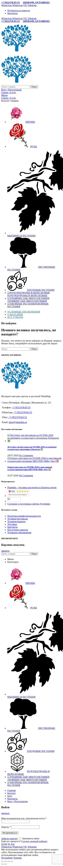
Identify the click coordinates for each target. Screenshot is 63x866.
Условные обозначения (19, 532)
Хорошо (17, 858)
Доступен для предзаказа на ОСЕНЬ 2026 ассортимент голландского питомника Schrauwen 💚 (32, 448)
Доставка (12, 524)
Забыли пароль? (9, 838)
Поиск (34, 87)
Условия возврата (16, 521)
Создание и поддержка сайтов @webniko (28, 504)
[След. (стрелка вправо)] (5, 864)
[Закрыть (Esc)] (2, 861)
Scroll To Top (8, 844)
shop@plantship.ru (18, 422)
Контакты (12, 527)
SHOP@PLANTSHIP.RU (36, 2)
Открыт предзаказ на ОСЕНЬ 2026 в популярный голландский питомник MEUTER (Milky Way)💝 (29, 468)
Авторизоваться (9, 833)
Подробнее (7, 858)
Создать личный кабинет (34, 841)
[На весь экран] (8, 861)
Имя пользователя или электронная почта (24, 818)
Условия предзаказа (17, 518)
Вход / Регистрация (17, 801)
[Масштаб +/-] (11, 861)
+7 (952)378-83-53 (10, 2)
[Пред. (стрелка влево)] (2, 864)
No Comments (26, 455)
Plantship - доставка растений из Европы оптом (31, 487)
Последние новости (17, 529)
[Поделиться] (5, 861)
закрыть (5, 550)
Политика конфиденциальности (24, 516)
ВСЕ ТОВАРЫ (15, 317)
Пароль (6, 827)
